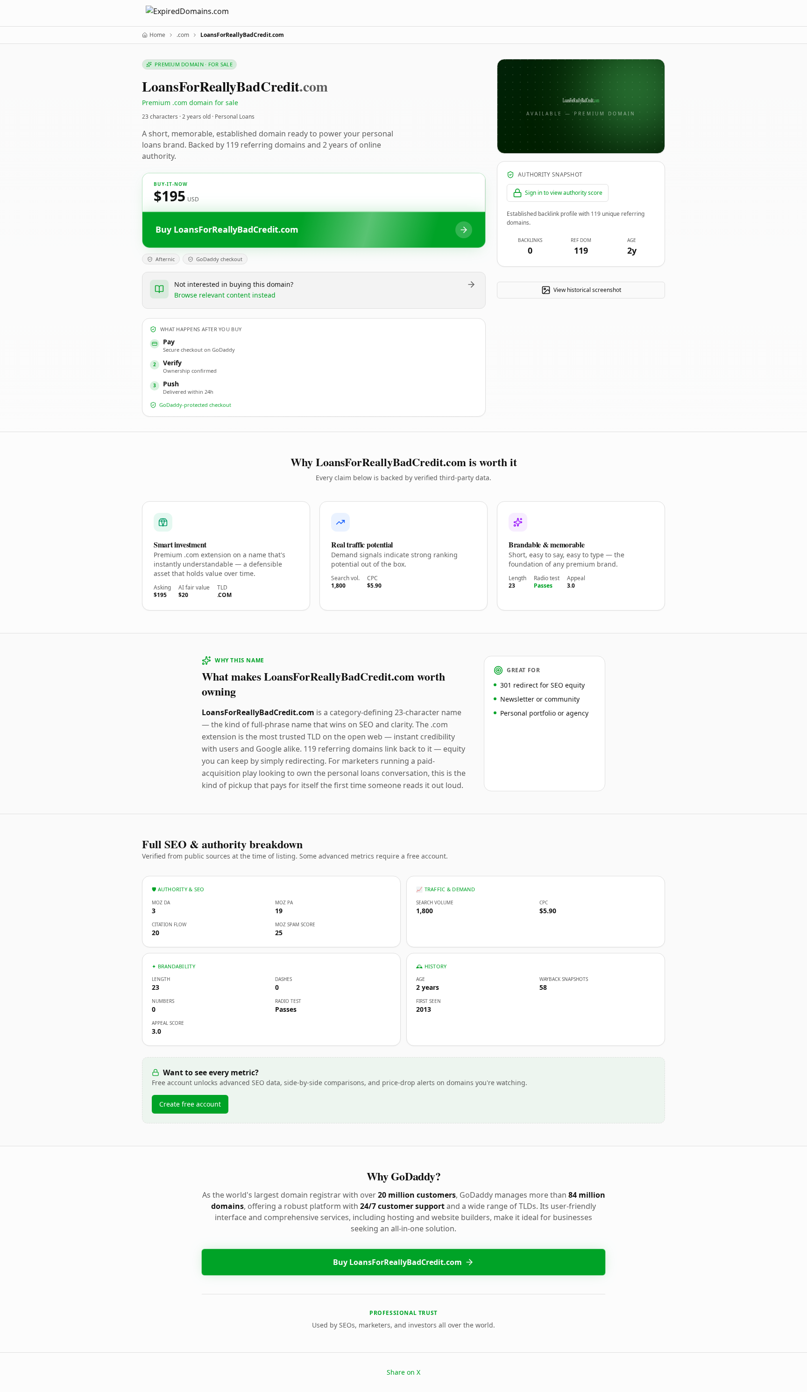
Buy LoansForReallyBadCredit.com (397, 1262)
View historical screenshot (587, 290)
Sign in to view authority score (563, 193)
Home (157, 35)
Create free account (190, 1104)
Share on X (403, 1372)
